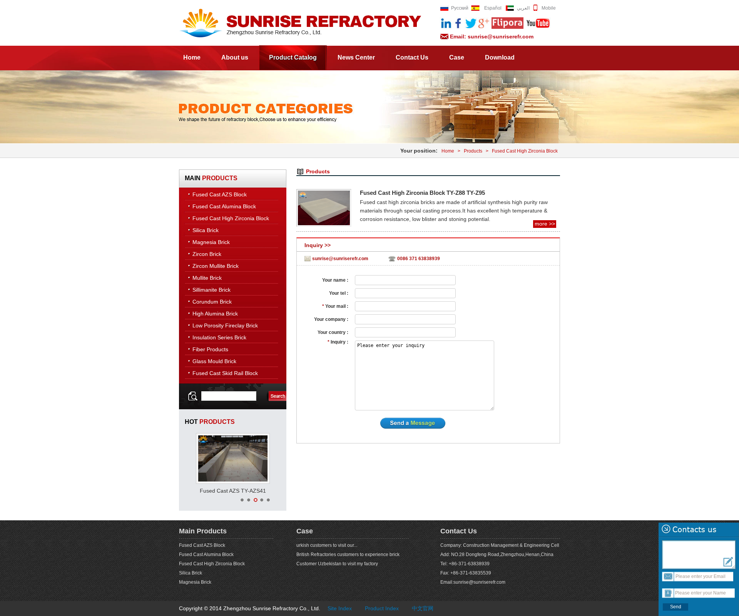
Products (473, 151)
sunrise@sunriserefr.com (340, 258)
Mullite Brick (207, 278)
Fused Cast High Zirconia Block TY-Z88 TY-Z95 (422, 192)
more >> (545, 224)
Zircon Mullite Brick (215, 266)
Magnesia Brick (211, 242)
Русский (459, 8)
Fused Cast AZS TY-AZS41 (233, 491)
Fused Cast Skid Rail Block (225, 373)
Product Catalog (293, 57)
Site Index (340, 608)
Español (493, 8)
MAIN (211, 178)
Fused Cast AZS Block (219, 194)
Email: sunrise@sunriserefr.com (491, 36)
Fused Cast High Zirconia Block (525, 151)
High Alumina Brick (215, 313)
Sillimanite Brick (211, 290)
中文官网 (422, 608)
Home (192, 57)
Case (456, 57)
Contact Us (412, 57)
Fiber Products (210, 349)
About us (234, 57)
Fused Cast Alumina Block (224, 206)
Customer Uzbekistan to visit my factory (337, 563)
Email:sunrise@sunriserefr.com (472, 582)
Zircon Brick (206, 254)
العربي (523, 8)
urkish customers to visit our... (326, 545)
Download (500, 57)
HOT (210, 421)
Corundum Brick (212, 302)
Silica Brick (205, 230)
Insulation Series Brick (219, 337)
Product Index (382, 608)
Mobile (549, 8)
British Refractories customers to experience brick (348, 554)
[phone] (535, 10)
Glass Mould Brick (214, 361)
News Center (356, 57)
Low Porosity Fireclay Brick (225, 325)
